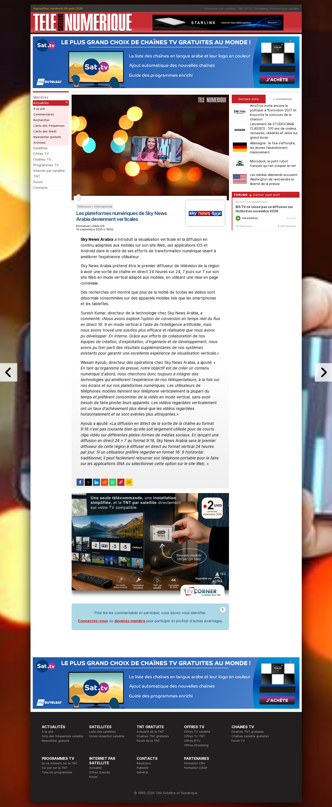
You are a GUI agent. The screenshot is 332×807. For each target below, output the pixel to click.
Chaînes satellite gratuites (250, 736)
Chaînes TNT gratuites (153, 736)
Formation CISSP (195, 768)
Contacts (40, 187)
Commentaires (43, 114)
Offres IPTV (192, 740)
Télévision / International (94, 206)
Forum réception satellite (106, 736)
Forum (38, 182)
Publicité (142, 768)
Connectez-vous (93, 621)
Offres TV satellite (197, 731)
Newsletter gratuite (47, 137)
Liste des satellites (102, 731)
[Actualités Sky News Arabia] (205, 224)
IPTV (248, 8)
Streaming (261, 8)
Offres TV (41, 154)
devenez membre (129, 621)
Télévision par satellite (220, 8)
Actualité (95, 768)
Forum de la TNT (148, 740)
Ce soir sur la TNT (55, 768)
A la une (39, 108)
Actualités (41, 103)
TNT (241, 8)
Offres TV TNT (194, 736)
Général (142, 772)
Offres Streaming (196, 745)
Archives (39, 142)
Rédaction (144, 763)
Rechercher (41, 120)
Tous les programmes (57, 772)
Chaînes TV (42, 159)
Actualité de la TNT (150, 731)
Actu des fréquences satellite (62, 736)
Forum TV (238, 740)
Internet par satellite (284, 8)
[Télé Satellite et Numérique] (82, 22)
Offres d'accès (99, 772)
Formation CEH (194, 763)
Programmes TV (46, 165)
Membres (40, 97)
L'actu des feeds (45, 131)
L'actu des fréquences (49, 125)
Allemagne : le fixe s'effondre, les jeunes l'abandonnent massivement (273, 147)
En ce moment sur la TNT (59, 763)
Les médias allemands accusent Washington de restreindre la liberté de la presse (273, 179)
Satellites (40, 148)
